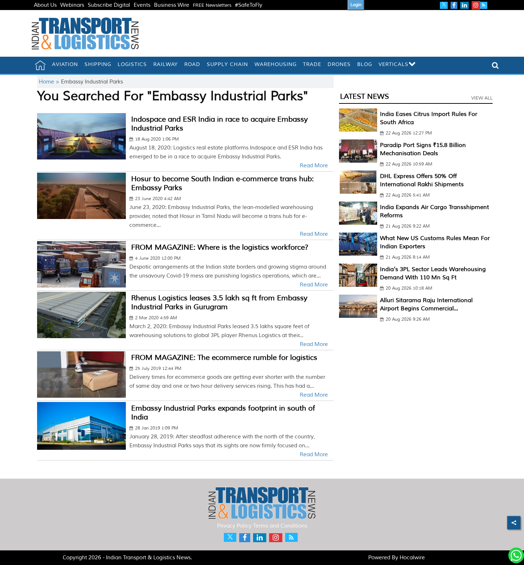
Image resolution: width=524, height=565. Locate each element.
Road (192, 64)
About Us (45, 5)
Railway (165, 64)
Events (142, 5)
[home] (40, 65)
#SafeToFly (248, 5)
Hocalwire (412, 557)
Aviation (65, 64)
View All (482, 98)
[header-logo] (85, 33)
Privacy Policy (234, 526)
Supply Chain (227, 64)
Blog (364, 64)
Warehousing (276, 64)
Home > (50, 81)
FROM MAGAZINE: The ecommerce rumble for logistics (224, 357)
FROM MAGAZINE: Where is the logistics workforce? (219, 247)
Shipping (97, 64)
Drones (339, 64)
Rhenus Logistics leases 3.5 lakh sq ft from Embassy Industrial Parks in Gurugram (219, 302)
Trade (312, 64)
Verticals (394, 64)
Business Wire (171, 5)
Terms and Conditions (280, 526)
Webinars (72, 5)
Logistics (132, 64)
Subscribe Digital (109, 5)
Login (355, 4)
